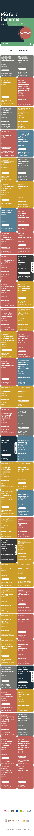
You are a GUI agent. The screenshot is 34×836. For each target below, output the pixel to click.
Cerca (6, 44)
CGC (28, 829)
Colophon (18, 829)
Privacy (24, 829)
